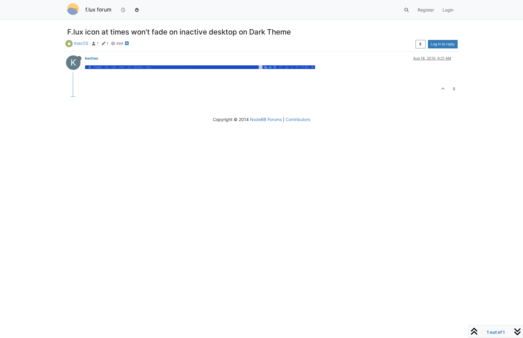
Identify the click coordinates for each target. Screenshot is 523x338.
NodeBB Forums (266, 119)
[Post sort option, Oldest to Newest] (421, 44)
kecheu (91, 58)
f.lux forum (98, 9)
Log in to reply (443, 44)
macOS (81, 43)
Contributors (298, 119)
